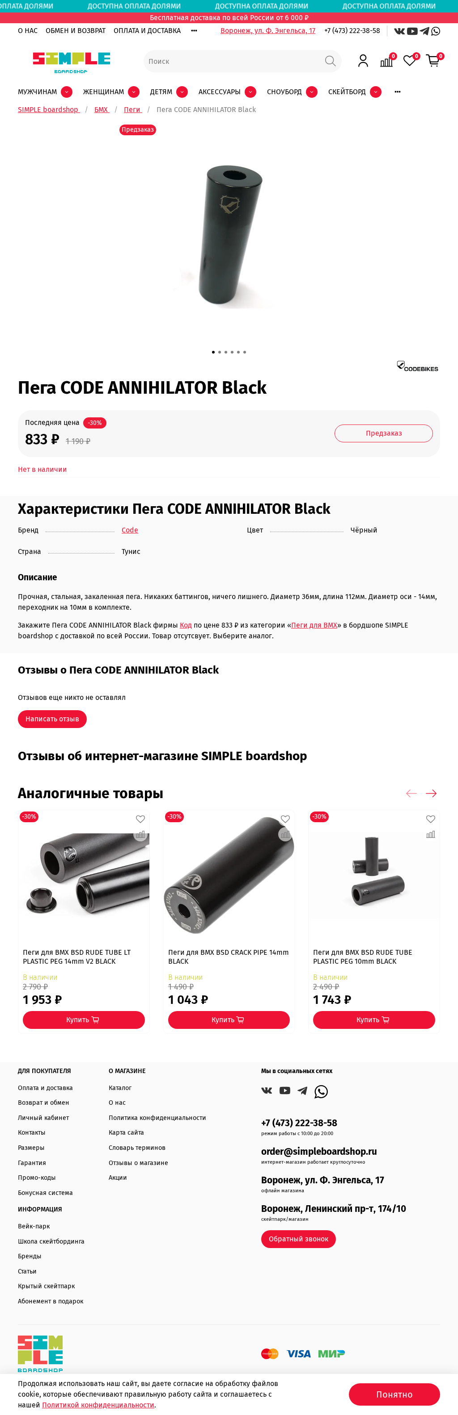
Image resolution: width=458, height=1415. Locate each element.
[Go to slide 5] (238, 352)
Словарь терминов (137, 1148)
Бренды (30, 1256)
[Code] (417, 365)
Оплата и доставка (45, 1088)
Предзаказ (384, 433)
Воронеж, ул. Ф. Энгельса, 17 (268, 30)
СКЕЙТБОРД (347, 91)
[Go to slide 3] (226, 352)
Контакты (32, 1132)
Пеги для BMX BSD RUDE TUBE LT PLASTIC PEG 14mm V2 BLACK (77, 956)
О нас (117, 1103)
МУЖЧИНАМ (37, 91)
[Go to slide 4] (232, 352)
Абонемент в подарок (50, 1301)
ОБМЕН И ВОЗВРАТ (76, 30)
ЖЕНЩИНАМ (103, 91)
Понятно (394, 1394)
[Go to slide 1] (213, 352)
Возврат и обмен (43, 1103)
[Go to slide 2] (219, 352)
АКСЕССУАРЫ (220, 91)
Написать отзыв (52, 719)
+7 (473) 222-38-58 (352, 30)
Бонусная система (45, 1193)
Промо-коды (37, 1178)
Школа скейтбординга (51, 1241)
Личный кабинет (43, 1118)
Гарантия (32, 1163)
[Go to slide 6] (244, 352)
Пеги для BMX (314, 625)
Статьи (27, 1271)
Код (186, 625)
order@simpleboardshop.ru (319, 1151)
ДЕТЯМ (161, 91)
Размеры (31, 1148)
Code (130, 530)
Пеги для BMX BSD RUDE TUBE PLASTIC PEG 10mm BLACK (362, 956)
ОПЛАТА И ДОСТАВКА (147, 30)
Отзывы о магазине (138, 1163)
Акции (118, 1178)
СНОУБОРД (284, 91)
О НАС (28, 30)
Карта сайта (126, 1132)
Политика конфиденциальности (157, 1118)
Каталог (120, 1088)
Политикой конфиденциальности (98, 1405)
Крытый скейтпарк (46, 1286)
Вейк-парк (34, 1226)
